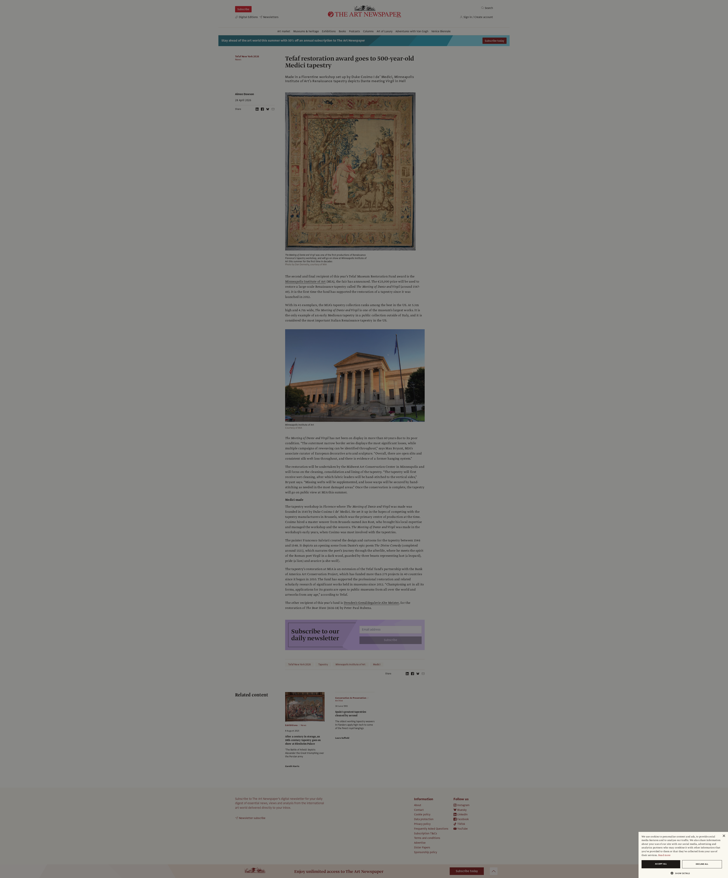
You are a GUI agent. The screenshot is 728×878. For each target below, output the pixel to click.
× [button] (723, 836)
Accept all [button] (661, 863)
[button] (682, 873)
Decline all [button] (702, 864)
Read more (664, 855)
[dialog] (683, 855)
